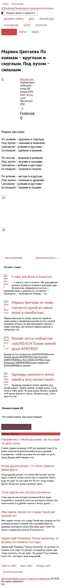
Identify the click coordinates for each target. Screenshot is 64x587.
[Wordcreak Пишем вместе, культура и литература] (27, 8)
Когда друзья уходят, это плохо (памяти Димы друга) (27, 467)
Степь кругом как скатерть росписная (25, 492)
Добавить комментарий (16, 426)
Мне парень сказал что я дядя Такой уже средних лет (28, 513)
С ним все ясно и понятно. (32, 277)
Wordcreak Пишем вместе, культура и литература (26, 578)
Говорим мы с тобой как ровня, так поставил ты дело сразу (30, 441)
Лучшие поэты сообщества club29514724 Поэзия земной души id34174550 (34, 343)
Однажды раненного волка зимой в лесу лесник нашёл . (34, 377)
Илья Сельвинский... (14, 258)
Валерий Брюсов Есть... (46, 258)
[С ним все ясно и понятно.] (6, 284)
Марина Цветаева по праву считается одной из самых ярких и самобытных (32, 307)
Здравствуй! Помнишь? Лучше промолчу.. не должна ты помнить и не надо (30, 540)
